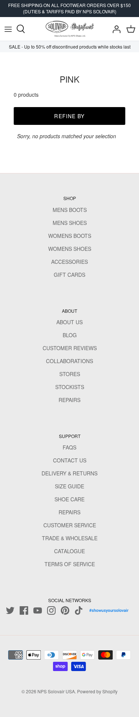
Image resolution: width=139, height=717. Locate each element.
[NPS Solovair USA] (70, 29)
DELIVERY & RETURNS (69, 473)
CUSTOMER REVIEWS (70, 348)
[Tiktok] (79, 610)
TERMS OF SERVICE (69, 564)
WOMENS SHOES (69, 248)
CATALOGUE (69, 551)
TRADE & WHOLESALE (69, 538)
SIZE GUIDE (69, 486)
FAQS (69, 447)
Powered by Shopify (97, 691)
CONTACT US (69, 460)
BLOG (70, 335)
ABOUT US (69, 322)
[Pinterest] (65, 610)
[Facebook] (24, 610)
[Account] (114, 29)
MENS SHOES (70, 222)
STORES (69, 374)
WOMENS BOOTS (69, 235)
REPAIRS (69, 400)
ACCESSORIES (69, 261)
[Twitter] (10, 610)
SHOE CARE (69, 499)
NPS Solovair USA (56, 691)
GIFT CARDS (69, 274)
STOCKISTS (69, 387)
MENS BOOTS (70, 209)
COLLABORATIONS (69, 361)
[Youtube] (37, 610)
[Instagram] (51, 610)
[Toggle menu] (8, 29)
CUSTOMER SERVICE (69, 525)
